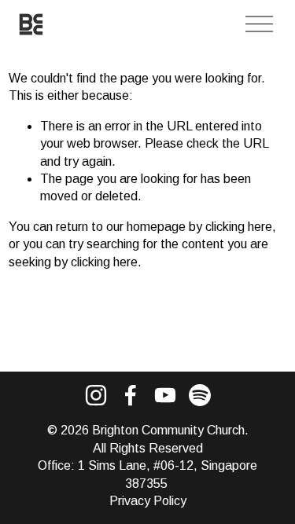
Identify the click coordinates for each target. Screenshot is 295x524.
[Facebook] (131, 395)
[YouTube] (165, 395)
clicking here (238, 226)
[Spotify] (200, 395)
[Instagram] (96, 395)
